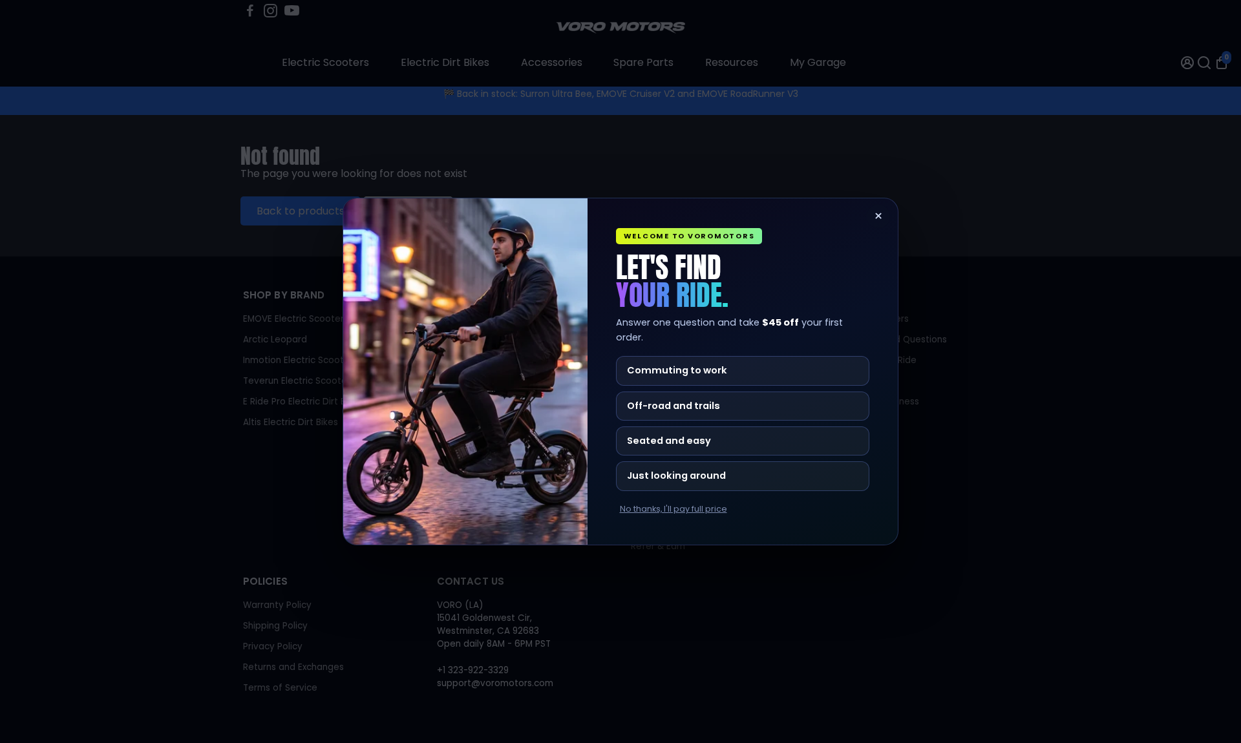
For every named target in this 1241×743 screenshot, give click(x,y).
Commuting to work (677, 370)
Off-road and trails (673, 405)
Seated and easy (669, 440)
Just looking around (676, 475)
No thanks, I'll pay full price (673, 509)
